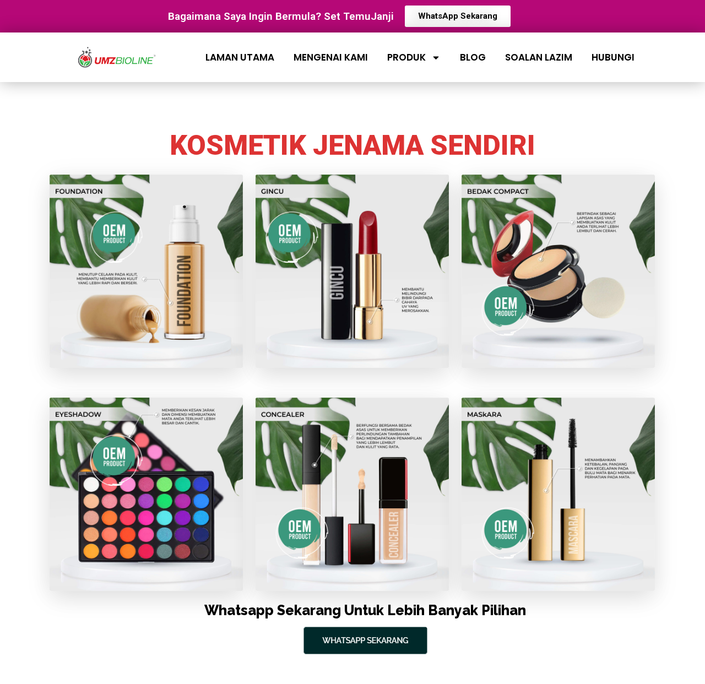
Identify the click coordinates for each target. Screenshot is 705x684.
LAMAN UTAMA (239, 57)
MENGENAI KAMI (331, 57)
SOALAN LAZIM (538, 57)
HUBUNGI (613, 57)
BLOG (473, 57)
